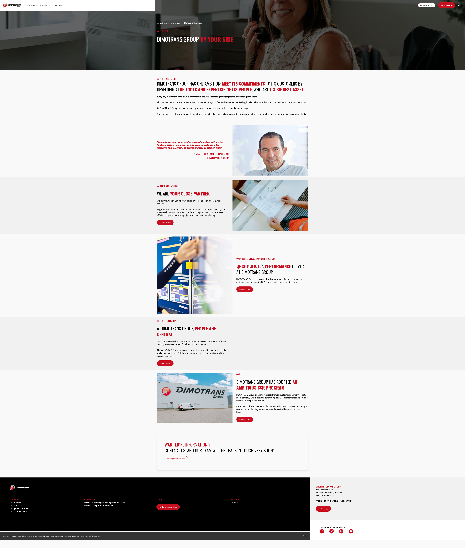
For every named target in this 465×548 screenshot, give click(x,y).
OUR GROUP (14, 499)
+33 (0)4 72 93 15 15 (324, 495)
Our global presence (19, 508)
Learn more (165, 222)
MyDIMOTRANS (428, 5)
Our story (14, 505)
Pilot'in (305, 536)
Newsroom (58, 5)
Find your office (169, 507)
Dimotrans (162, 23)
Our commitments (18, 511)
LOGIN (322, 508)
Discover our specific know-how (98, 505)
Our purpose (15, 502)
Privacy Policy (49, 536)
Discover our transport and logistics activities (104, 502)
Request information (177, 459)
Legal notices (39, 536)
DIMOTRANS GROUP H (324, 486)
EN (459, 5)
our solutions (90, 499)
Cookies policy (59, 536)
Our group (175, 23)
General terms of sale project (90, 536)
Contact (448, 5)
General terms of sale (72, 536)
